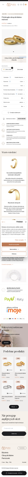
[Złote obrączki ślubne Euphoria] (20, 391)
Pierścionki (6, 458)
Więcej (13, 406)
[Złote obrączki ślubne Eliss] (20, 367)
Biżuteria (5, 452)
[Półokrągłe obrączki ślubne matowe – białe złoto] (19, 69)
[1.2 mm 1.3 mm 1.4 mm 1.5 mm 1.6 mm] (17, 81)
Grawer (5, 106)
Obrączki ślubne (7, 455)
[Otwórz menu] (3, 4)
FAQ (10, 462)
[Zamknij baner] (25, 221)
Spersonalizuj (13, 249)
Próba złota (6, 98)
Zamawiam (6, 77)
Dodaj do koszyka (15, 473)
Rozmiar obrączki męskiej (9, 94)
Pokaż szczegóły (19, 240)
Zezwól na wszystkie (14, 244)
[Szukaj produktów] (18, 4)
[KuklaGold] (11, 4)
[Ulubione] (21, 4)
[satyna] (17, 102)
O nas (3, 462)
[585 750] (16, 98)
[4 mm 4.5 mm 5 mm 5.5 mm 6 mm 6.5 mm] (16, 86)
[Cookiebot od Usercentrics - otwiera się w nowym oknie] (17, 222)
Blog (7, 462)
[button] (14, 113)
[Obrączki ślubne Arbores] (7, 367)
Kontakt (24, 462)
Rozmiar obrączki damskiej (9, 89)
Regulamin (4, 470)
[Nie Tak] (15, 106)
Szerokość (6, 85)
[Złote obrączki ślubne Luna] (7, 391)
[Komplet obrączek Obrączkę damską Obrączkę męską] (18, 77)
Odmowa (14, 253)
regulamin (21, 437)
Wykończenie (7, 102)
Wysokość (6, 81)
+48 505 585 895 (21, 118)
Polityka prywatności (12, 470)
